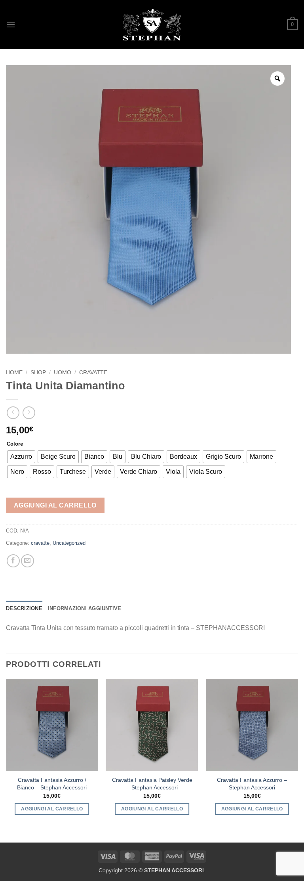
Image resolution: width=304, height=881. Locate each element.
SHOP (38, 372)
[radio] (21, 457)
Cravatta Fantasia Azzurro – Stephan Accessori (252, 784)
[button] (10, 24)
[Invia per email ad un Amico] (27, 560)
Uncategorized (69, 543)
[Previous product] (29, 412)
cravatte (93, 372)
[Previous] (6, 753)
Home (14, 372)
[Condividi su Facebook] (13, 560)
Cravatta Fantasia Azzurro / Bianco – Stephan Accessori (52, 784)
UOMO (62, 372)
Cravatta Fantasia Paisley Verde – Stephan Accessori (152, 784)
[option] (148, 209)
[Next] (298, 753)
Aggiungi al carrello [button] (52, 808)
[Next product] (13, 412)
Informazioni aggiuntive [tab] (85, 608)
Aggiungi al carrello (55, 505)
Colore (15, 444)
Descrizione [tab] (24, 608)
